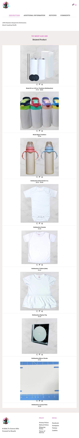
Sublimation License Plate (39, 404)
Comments (65, 15)
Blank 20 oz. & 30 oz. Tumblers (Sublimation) (39, 88)
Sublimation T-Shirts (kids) (39, 268)
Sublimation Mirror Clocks (39, 358)
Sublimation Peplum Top (39, 315)
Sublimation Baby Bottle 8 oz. (39, 180)
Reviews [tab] (52, 15)
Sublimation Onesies (39, 227)
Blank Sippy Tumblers (39, 134)
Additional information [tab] (34, 15)
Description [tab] (14, 15)
